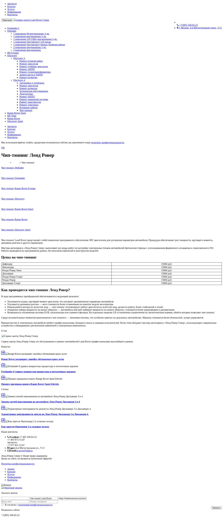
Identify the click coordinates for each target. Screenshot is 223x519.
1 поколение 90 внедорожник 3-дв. (31, 33)
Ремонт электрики (28, 105)
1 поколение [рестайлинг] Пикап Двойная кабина (39, 44)
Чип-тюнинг (25, 110)
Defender (11, 31)
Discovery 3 (19, 58)
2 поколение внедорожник (27, 50)
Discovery (12, 55)
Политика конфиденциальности (17, 463)
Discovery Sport (15, 121)
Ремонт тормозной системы (33, 99)
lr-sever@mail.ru (25, 450)
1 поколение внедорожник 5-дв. (29, 36)
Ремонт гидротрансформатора (35, 72)
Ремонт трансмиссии (30, 102)
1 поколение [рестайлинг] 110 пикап (32, 42)
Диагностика (26, 94)
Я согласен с (28, 504)
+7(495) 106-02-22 (188, 25)
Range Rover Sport (16, 113)
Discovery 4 (19, 80)
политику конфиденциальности (107, 142)
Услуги (11, 9)
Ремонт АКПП (27, 69)
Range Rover (13, 118)
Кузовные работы (28, 107)
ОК (3, 147)
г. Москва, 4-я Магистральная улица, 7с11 (200, 27)
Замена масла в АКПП (31, 74)
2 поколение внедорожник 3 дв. (29, 47)
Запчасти (12, 3)
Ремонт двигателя (28, 63)
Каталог (11, 6)
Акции (10, 469)
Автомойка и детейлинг (31, 83)
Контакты (12, 14)
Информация (14, 12)
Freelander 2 (13, 28)
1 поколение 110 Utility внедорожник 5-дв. (35, 39)
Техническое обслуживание (33, 91)
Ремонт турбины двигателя (33, 66)
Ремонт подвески (28, 77)
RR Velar (11, 115)
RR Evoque (13, 53)
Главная (5, 162)
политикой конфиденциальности (35, 504)
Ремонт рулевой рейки (31, 61)
